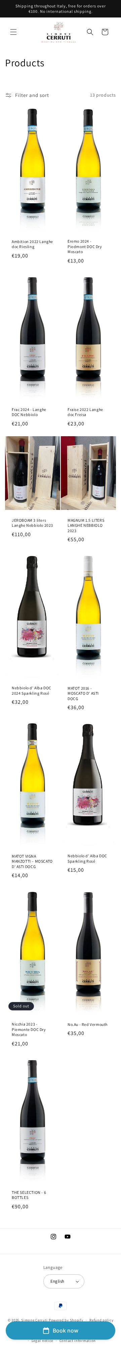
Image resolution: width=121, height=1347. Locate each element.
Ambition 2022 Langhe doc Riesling (32, 244)
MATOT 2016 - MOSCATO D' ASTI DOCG (83, 693)
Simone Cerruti (34, 1320)
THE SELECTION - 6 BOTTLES (29, 1194)
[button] (13, 32)
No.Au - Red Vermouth (88, 1024)
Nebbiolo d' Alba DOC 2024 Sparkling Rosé (31, 690)
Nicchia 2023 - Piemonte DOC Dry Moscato (29, 1029)
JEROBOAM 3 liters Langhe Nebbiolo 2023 (32, 522)
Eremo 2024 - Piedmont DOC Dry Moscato (85, 246)
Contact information (77, 1340)
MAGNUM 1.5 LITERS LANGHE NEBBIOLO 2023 (86, 525)
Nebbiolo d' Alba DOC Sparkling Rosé (87, 859)
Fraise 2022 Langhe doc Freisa (85, 412)
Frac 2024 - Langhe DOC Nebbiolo (29, 412)
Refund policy (101, 1320)
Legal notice (42, 1340)
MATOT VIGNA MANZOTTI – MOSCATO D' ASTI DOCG (32, 861)
